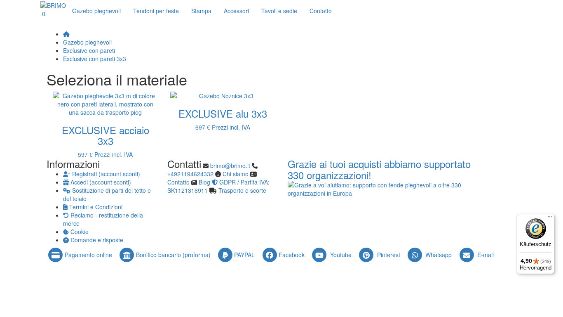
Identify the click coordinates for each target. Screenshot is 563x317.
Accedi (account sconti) (100, 182)
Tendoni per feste (156, 11)
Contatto (178, 182)
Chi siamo (236, 174)
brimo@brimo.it (230, 165)
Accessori (236, 11)
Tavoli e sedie (279, 11)
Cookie (79, 231)
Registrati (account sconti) (105, 174)
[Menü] (550, 219)
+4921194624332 (190, 174)
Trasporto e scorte (242, 190)
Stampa (201, 11)
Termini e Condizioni (95, 207)
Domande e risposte (96, 240)
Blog (204, 182)
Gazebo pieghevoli (96, 11)
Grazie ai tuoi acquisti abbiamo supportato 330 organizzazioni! (379, 169)
